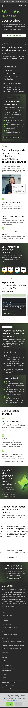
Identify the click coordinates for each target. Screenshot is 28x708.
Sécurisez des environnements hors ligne (13, 645)
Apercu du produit (7, 615)
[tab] (7, 558)
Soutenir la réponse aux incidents (11, 648)
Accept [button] (9, 704)
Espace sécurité (6, 665)
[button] (14, 607)
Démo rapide (7, 313)
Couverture (5, 618)
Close (25, 1)
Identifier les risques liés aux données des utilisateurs (14, 637)
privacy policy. (18, 700)
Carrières (4, 657)
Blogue (4, 677)
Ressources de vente (8, 668)
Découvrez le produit (15, 35)
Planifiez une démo (14, 578)
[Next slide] (8, 319)
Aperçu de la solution (11, 137)
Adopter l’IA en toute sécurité (10, 627)
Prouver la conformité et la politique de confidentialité (13, 642)
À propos (4, 655)
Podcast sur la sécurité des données (12, 680)
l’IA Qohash (5, 620)
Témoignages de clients (8, 682)
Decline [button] (18, 704)
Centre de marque (7, 688)
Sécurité (4, 660)
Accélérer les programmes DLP (10, 634)
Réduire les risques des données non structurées (12, 631)
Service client (5, 663)
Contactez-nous (6, 670)
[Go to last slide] (3, 319)
